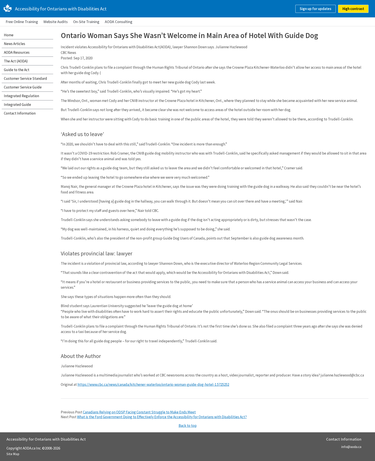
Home (8, 35)
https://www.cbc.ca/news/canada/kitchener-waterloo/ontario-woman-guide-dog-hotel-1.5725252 (153, 384)
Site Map (13, 454)
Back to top (188, 425)
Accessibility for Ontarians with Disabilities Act (61, 9)
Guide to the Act (16, 69)
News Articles (14, 43)
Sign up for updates (315, 8)
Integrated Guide (17, 104)
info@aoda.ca (351, 446)
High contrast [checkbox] (353, 8)
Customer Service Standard (25, 78)
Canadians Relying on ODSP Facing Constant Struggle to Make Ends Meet (139, 412)
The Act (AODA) (16, 61)
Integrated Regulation (21, 95)
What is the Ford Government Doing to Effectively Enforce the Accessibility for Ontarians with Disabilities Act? (162, 416)
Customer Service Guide (23, 87)
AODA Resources (17, 52)
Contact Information (20, 113)
